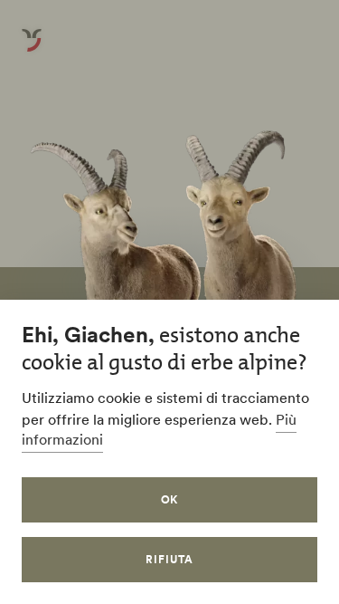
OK (170, 499)
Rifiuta (169, 559)
